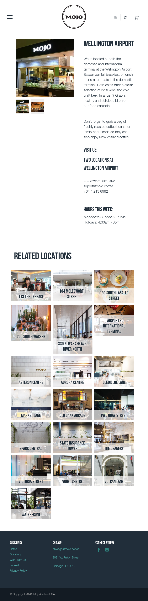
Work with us (18, 559)
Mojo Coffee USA (44, 594)
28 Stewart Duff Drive (99, 181)
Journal (14, 565)
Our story (15, 554)
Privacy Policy (18, 570)
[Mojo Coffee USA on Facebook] (98, 552)
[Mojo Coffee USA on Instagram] (107, 552)
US (125, 17)
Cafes (13, 549)
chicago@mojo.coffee (66, 549)
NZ (115, 17)
